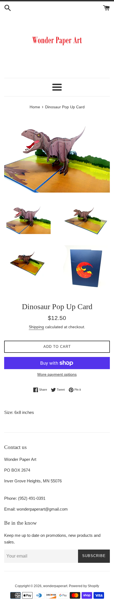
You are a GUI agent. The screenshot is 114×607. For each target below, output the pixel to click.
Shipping (36, 327)
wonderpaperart (55, 586)
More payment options (57, 374)
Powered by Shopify (84, 586)
